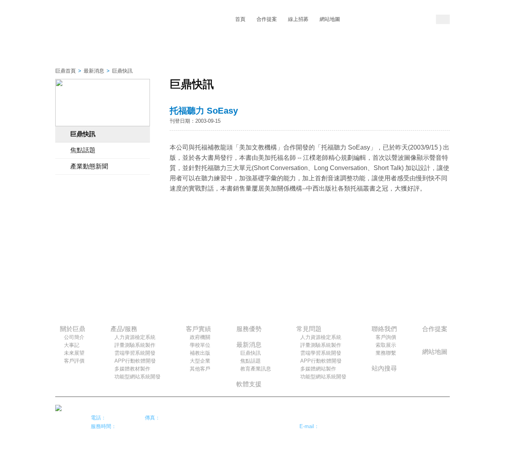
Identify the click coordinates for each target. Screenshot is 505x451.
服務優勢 (227, 51)
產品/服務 (129, 51)
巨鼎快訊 (82, 134)
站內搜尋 (384, 368)
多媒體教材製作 (132, 369)
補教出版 (200, 353)
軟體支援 (249, 384)
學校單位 (200, 345)
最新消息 (277, 51)
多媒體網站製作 (318, 369)
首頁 (240, 19)
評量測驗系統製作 (134, 345)
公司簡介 (74, 337)
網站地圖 (330, 19)
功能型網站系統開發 (137, 377)
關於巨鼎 (80, 51)
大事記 (71, 345)
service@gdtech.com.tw (346, 426)
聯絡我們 (375, 51)
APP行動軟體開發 (135, 361)
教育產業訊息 (255, 369)
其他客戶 (200, 369)
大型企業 (200, 361)
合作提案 (266, 19)
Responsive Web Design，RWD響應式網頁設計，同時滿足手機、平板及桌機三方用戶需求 (102, 265)
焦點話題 (82, 150)
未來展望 (74, 353)
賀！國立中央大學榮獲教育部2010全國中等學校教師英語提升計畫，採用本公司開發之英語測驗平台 (102, 214)
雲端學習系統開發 (134, 353)
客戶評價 (74, 361)
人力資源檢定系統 (134, 337)
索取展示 (386, 345)
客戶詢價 (386, 337)
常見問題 (326, 51)
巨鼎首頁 (65, 71)
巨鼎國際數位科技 (102, 20)
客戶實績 (178, 51)
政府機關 (200, 337)
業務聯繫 (386, 353)
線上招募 (298, 19)
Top (442, 413)
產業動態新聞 (89, 166)
